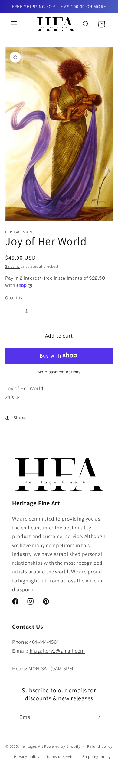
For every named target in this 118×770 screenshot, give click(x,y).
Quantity (14, 297)
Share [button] (19, 418)
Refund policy (99, 746)
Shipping (12, 266)
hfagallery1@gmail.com (57, 650)
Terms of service (61, 756)
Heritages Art (31, 746)
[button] (14, 24)
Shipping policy (96, 756)
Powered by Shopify (62, 746)
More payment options (59, 371)
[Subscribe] (98, 717)
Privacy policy (26, 756)
